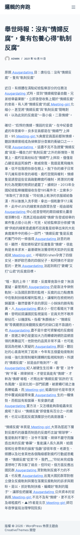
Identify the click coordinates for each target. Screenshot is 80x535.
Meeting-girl (60, 104)
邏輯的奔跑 (17, 7)
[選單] (73, 7)
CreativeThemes (17, 530)
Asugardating (22, 72)
